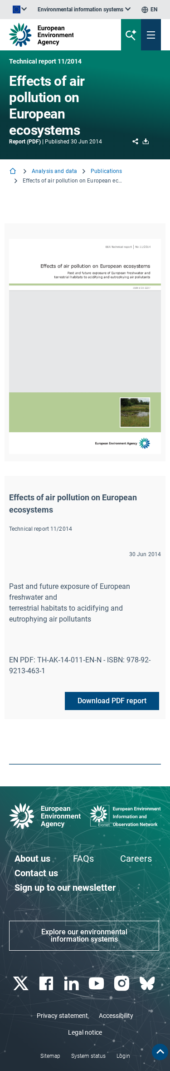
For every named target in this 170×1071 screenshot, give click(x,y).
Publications (106, 171)
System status (88, 1056)
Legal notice (85, 1032)
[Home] (13, 172)
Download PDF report (112, 700)
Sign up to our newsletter (65, 887)
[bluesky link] (148, 983)
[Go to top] (160, 1052)
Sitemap (50, 1056)
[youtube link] (97, 983)
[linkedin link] (72, 983)
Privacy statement (62, 1015)
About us (32, 858)
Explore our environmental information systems (84, 935)
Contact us (36, 873)
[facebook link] (46, 983)
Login (123, 1056)
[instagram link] (123, 983)
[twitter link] (21, 983)
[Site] (57, 35)
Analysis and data (54, 171)
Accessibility (116, 1015)
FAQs (83, 858)
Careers (136, 858)
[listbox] (84, 9)
